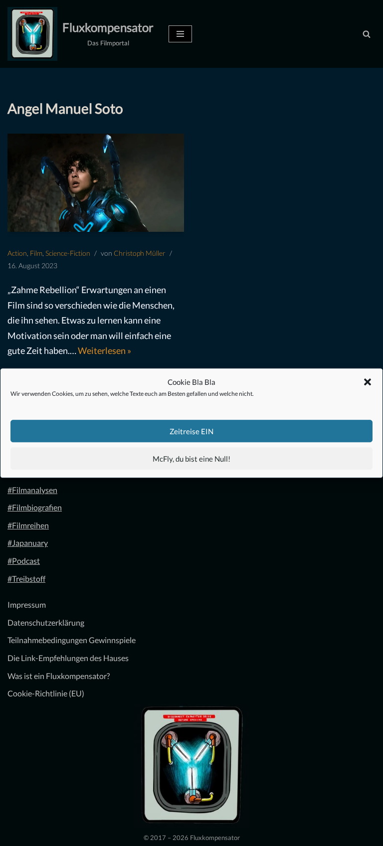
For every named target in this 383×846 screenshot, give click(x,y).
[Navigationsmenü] (180, 33)
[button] (368, 382)
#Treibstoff (26, 578)
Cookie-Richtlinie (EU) (45, 693)
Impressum (26, 604)
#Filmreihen (28, 525)
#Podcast (23, 560)
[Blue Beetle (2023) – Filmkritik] (95, 183)
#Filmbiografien (34, 507)
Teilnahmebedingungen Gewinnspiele (71, 640)
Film (36, 253)
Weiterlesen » (104, 350)
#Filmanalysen (32, 490)
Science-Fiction (67, 253)
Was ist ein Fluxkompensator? (58, 675)
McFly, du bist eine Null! (191, 458)
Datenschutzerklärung (45, 622)
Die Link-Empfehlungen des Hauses (68, 658)
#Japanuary (27, 542)
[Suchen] (367, 34)
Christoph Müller (140, 253)
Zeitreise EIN (191, 431)
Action (17, 253)
